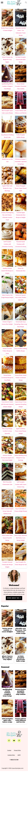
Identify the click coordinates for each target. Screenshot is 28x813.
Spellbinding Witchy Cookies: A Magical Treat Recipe (7, 86)
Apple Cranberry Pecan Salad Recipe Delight (20, 431)
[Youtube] (14, 740)
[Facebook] (9, 740)
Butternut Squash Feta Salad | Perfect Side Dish (20, 297)
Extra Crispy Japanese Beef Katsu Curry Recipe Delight (21, 538)
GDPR (19, 755)
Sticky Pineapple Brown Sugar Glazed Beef (20, 188)
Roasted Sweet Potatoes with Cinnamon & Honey (20, 244)
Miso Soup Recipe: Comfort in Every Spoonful (7, 431)
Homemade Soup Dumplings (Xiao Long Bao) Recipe (20, 324)
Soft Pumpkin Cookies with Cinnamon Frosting (7, 244)
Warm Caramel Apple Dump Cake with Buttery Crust (7, 511)
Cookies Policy (11, 755)
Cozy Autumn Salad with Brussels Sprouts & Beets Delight (7, 404)
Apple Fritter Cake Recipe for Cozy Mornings (7, 188)
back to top (15, 759)
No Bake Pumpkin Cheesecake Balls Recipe (21, 59)
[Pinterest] (19, 740)
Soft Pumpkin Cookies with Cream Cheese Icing (20, 484)
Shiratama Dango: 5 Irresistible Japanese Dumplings (21, 161)
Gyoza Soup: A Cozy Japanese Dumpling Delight (20, 404)
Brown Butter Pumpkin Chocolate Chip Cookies (20, 86)
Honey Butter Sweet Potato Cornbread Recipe (20, 377)
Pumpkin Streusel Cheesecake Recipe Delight (7, 564)
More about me (13, 598)
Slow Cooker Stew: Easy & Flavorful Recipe (7, 538)
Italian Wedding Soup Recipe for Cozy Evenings (21, 457)
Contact (9, 750)
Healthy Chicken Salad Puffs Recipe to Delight (7, 270)
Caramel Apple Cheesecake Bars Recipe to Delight (20, 215)
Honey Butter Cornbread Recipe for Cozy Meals (7, 377)
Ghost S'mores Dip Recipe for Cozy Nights (7, 59)
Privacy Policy (17, 750)
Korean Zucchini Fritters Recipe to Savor (7, 351)
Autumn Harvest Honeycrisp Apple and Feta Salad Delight (7, 457)
